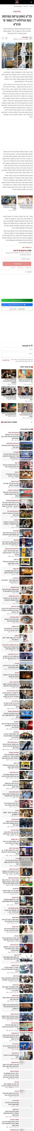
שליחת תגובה (6, 360)
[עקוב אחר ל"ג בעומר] (26, 272)
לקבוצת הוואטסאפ (15, 300)
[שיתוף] (2, 38)
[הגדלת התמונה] (30, 44)
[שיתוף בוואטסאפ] (6, 38)
